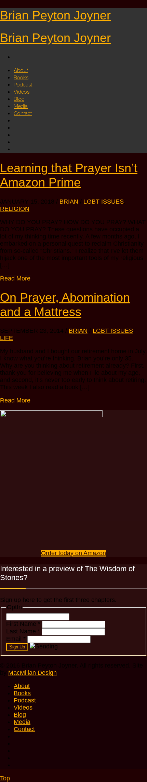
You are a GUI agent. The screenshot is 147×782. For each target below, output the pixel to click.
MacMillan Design (32, 672)
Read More (15, 278)
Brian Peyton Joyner (55, 15)
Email (16, 638)
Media (22, 721)
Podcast (25, 700)
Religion (14, 208)
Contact (23, 113)
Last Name (23, 631)
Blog (20, 714)
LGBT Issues (103, 201)
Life (6, 337)
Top (5, 778)
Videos (23, 707)
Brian (68, 201)
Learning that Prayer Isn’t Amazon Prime (68, 175)
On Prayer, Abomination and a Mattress (65, 304)
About (22, 686)
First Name (23, 623)
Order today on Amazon (73, 553)
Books (22, 693)
